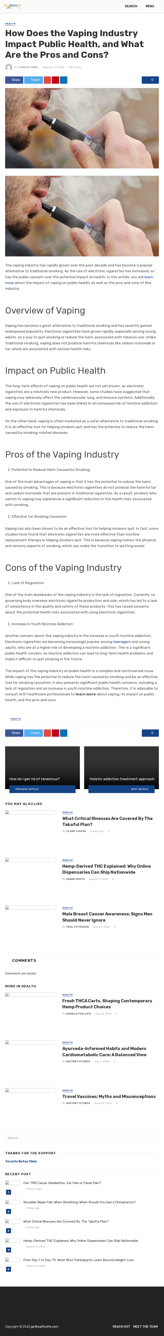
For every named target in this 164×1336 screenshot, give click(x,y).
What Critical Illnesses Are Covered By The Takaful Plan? (107, 821)
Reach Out (121, 1327)
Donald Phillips (78, 1013)
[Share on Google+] (47, 80)
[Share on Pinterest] (55, 80)
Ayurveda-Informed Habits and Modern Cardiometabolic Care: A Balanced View (104, 1051)
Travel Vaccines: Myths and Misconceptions (109, 1096)
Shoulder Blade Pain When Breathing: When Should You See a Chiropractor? (79, 1202)
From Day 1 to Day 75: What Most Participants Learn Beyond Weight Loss (78, 1260)
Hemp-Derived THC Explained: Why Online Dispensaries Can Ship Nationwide (106, 869)
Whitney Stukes (78, 1061)
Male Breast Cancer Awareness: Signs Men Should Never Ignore (107, 916)
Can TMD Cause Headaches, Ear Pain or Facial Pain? (62, 1183)
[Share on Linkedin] (63, 80)
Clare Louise (76, 831)
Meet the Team (145, 1327)
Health (10, 23)
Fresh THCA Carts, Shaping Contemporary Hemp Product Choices (107, 1003)
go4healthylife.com (44, 1327)
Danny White (75, 879)
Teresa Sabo (28, 67)
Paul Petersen (77, 926)
